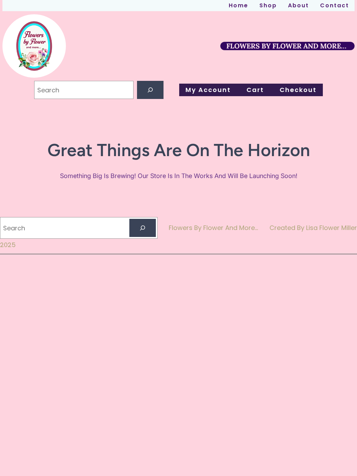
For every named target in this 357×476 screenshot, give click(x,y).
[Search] (150, 90)
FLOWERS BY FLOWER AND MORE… (286, 45)
